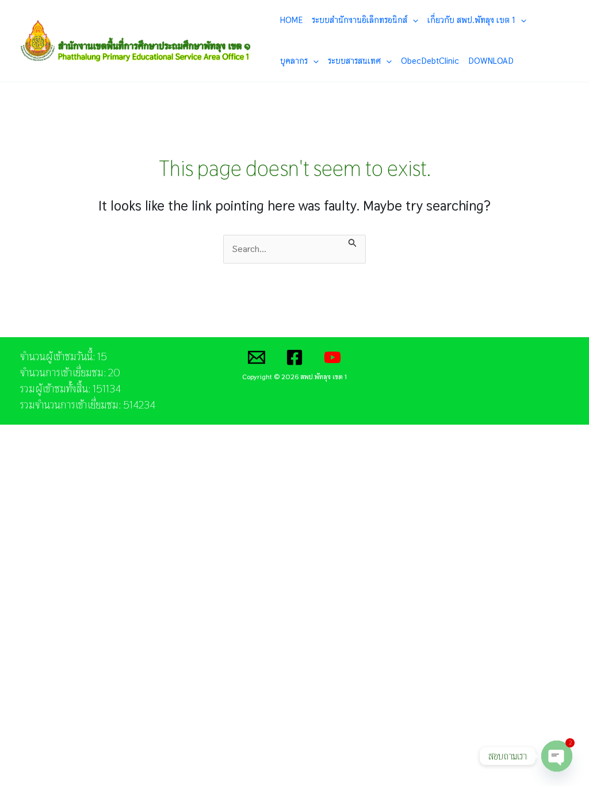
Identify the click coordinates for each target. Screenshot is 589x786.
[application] (412, 20)
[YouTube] (332, 357)
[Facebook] (294, 357)
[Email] (256, 357)
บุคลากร (294, 60)
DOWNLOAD (491, 60)
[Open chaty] (556, 756)
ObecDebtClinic (430, 60)
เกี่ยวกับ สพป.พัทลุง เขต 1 (471, 19)
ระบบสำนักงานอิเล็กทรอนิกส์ (359, 19)
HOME (291, 19)
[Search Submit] (352, 242)
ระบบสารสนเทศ (354, 60)
